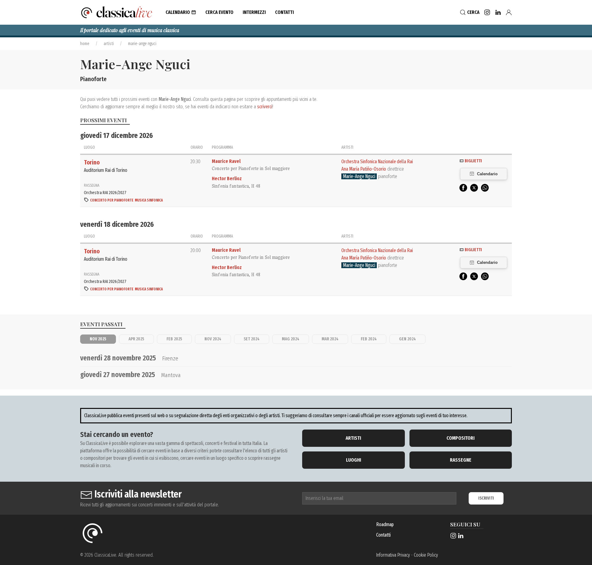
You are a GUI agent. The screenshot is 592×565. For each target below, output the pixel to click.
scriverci (264, 107)
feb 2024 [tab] (369, 339)
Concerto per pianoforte (112, 200)
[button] (181, 12)
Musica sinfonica (149, 200)
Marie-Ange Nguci (359, 176)
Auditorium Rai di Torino (105, 170)
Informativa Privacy (393, 555)
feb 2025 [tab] (174, 339)
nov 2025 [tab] (98, 339)
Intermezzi (254, 12)
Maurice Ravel (226, 161)
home (84, 43)
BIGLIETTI (473, 161)
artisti (109, 43)
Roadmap (385, 524)
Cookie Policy (426, 555)
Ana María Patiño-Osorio (363, 169)
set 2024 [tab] (252, 339)
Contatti (383, 535)
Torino (92, 162)
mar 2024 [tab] (330, 339)
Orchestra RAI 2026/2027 (105, 192)
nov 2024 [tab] (212, 339)
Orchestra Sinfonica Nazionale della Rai (377, 161)
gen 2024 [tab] (407, 339)
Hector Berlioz (227, 178)
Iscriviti (486, 498)
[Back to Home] (116, 12)
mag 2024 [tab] (290, 339)
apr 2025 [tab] (136, 339)
